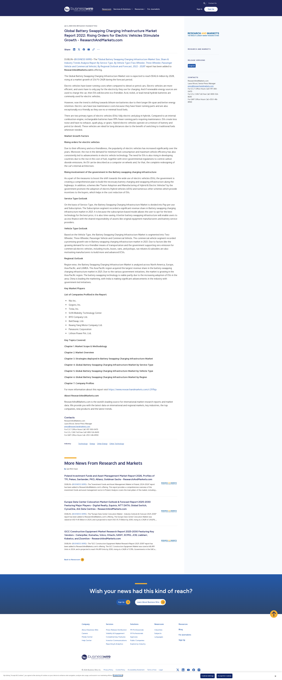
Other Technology (116, 444)
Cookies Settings (207, 676)
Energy (92, 444)
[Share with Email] (88, 49)
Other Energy (102, 444)
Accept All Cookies (224, 676)
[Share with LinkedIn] (74, 49)
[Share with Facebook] (84, 49)
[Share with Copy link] (93, 49)
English (192, 66)
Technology (83, 444)
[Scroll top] (274, 614)
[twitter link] (177, 670)
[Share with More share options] (98, 49)
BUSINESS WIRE (83, 59)
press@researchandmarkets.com (77, 426)
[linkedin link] (183, 670)
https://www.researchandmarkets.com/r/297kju (133, 389)
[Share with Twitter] (79, 49)
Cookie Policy (118, 675)
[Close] (275, 676)
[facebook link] (193, 670)
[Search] (204, 3)
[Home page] (78, 9)
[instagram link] (199, 670)
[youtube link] (188, 670)
